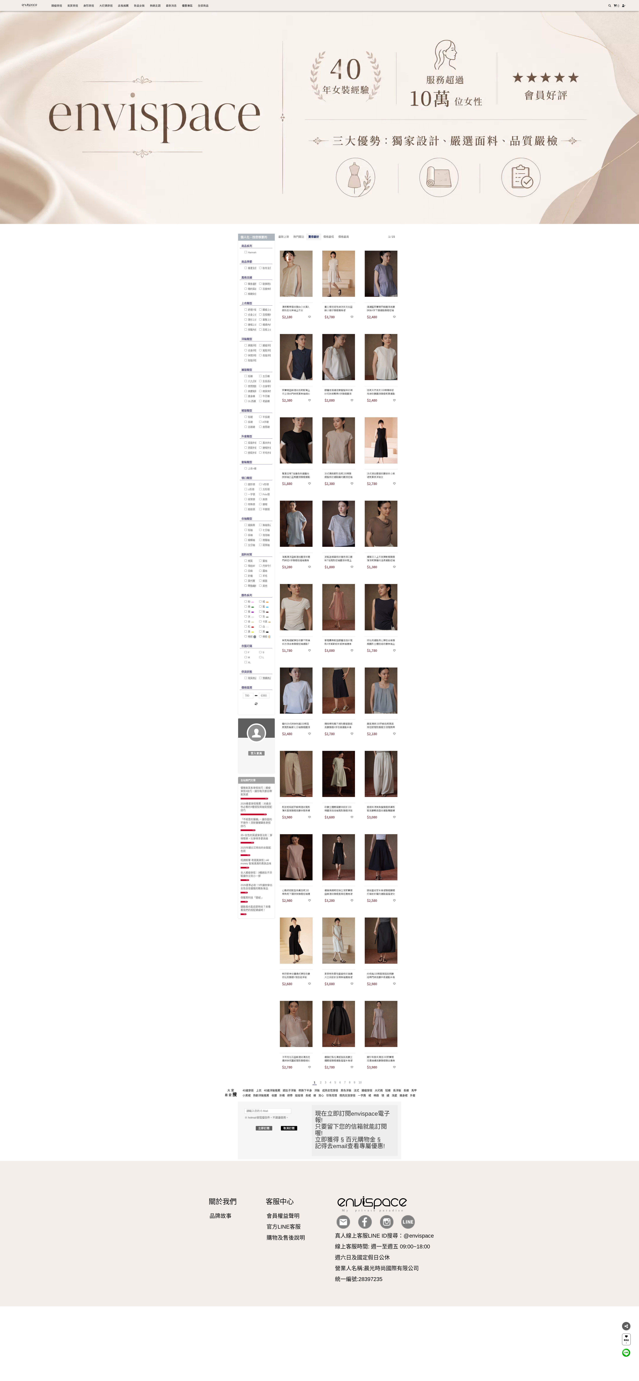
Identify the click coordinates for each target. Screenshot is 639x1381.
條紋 (265, 636)
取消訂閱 (289, 1128)
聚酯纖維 (252, 586)
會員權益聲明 (283, 1216)
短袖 (250, 530)
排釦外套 (252, 452)
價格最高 (343, 236)
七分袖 (266, 530)
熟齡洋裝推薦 (261, 1095)
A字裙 (265, 422)
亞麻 (250, 571)
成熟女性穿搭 (330, 1090)
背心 (321, 1095)
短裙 (250, 417)
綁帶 (290, 1095)
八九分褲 (252, 381)
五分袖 (251, 545)
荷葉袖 (266, 545)
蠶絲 (264, 571)
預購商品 (267, 678)
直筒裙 (266, 427)
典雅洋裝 (252, 345)
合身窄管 (267, 386)
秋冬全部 (267, 268)
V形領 (265, 484)
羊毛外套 (267, 452)
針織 (250, 576)
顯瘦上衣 (267, 309)
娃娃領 (251, 509)
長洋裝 (397, 1090)
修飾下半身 (305, 1090)
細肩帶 (251, 525)
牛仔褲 (266, 396)
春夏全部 (252, 268)
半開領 (266, 509)
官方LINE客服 (284, 1227)
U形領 (250, 489)
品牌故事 (220, 1216)
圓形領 (251, 484)
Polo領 (266, 494)
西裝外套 (252, 447)
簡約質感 (252, 289)
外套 (412, 1095)
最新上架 (283, 236)
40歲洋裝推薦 (272, 1090)
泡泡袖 (266, 535)
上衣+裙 (251, 468)
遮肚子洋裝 (289, 1090)
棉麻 (376, 1095)
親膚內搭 (267, 324)
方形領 (266, 489)
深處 (394, 1095)
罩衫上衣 (252, 319)
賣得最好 (313, 236)
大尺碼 (379, 1090)
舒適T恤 (251, 309)
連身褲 (251, 396)
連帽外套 (267, 447)
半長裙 (266, 417)
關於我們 (223, 1202)
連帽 (264, 504)
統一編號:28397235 (358, 1279)
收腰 (274, 1095)
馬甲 (414, 1090)
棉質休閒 (267, 391)
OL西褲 (251, 401)
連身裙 (404, 1095)
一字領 (251, 494)
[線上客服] (626, 1352)
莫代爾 (251, 581)
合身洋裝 (252, 350)
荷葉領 (251, 499)
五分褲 (266, 376)
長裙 (250, 422)
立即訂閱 (264, 1128)
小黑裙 (247, 1095)
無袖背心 (267, 525)
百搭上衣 (267, 329)
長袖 (250, 535)
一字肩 (362, 1095)
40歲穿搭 (248, 1090)
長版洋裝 (267, 355)
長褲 (406, 1090)
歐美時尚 (267, 284)
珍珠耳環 (331, 1095)
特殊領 (251, 504)
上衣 (258, 1090)
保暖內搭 (252, 329)
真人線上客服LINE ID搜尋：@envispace (384, 1236)
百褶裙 (251, 427)
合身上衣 (252, 314)
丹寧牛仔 (267, 566)
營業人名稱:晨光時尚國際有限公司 (377, 1268)
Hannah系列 (254, 252)
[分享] (626, 1326)
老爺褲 (266, 401)
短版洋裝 (252, 360)
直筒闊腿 (252, 386)
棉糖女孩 (252, 294)
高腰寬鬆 (252, 391)
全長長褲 (267, 381)
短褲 (250, 376)
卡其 (264, 621)
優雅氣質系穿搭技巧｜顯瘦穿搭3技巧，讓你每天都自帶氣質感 (256, 791)
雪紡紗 (251, 566)
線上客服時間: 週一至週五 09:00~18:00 (382, 1246)
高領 (264, 499)
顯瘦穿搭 (367, 1090)
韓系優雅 (252, 284)
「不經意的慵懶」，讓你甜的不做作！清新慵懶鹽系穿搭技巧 (256, 822)
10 (360, 1082)
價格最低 (328, 236)
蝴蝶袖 (251, 540)
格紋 (250, 636)
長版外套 (252, 442)
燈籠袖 (266, 540)
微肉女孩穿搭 (347, 1095)
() (618, 5)
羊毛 (264, 576)
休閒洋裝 (252, 355)
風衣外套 (267, 442)
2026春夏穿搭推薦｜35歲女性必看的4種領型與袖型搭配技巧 (256, 807)
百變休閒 (267, 289)
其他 (264, 586)
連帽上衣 (252, 324)
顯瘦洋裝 (267, 345)
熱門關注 (298, 236)
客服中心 (280, 1202)
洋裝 (317, 1090)
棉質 (250, 561)
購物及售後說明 (286, 1238)
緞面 (264, 581)
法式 (356, 1090)
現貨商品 (252, 678)
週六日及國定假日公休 (362, 1257)
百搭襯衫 (267, 314)
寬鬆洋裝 (267, 350)
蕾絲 (264, 561)
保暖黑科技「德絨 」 (252, 897)
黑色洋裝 (346, 1090)
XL (249, 662)
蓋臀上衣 (267, 319)
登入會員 (256, 753)
